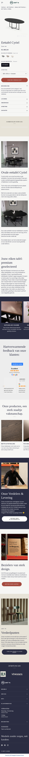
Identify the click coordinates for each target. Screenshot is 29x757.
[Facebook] (2, 745)
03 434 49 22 (4, 726)
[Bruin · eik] (8, 57)
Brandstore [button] (5, 721)
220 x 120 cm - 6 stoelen (9, 73)
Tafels (3, 7)
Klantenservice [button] (6, 703)
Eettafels (10, 7)
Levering (4, 98)
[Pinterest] (5, 745)
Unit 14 (4, 751)
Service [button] (3, 694)
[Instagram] (8, 745)
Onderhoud (5, 102)
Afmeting (4, 106)
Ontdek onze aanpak (12, 584)
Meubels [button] (4, 689)
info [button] (2, 698)
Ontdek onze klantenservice (14, 519)
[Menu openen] (3, 2)
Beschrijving (5, 86)
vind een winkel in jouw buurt (14, 652)
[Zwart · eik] (3, 57)
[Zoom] (4, 35)
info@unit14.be (5, 708)
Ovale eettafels (20, 7)
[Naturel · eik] (12, 57)
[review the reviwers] (15, 384)
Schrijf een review (17, 364)
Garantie (4, 110)
